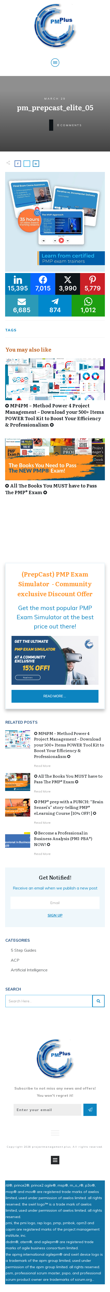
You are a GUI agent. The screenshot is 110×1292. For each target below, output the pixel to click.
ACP (15, 960)
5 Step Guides (23, 950)
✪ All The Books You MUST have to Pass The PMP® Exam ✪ (55, 469)
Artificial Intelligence (29, 969)
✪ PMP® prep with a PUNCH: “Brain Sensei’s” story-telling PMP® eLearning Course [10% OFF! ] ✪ (68, 807)
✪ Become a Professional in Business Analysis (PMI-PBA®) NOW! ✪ (63, 838)
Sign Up (55, 915)
